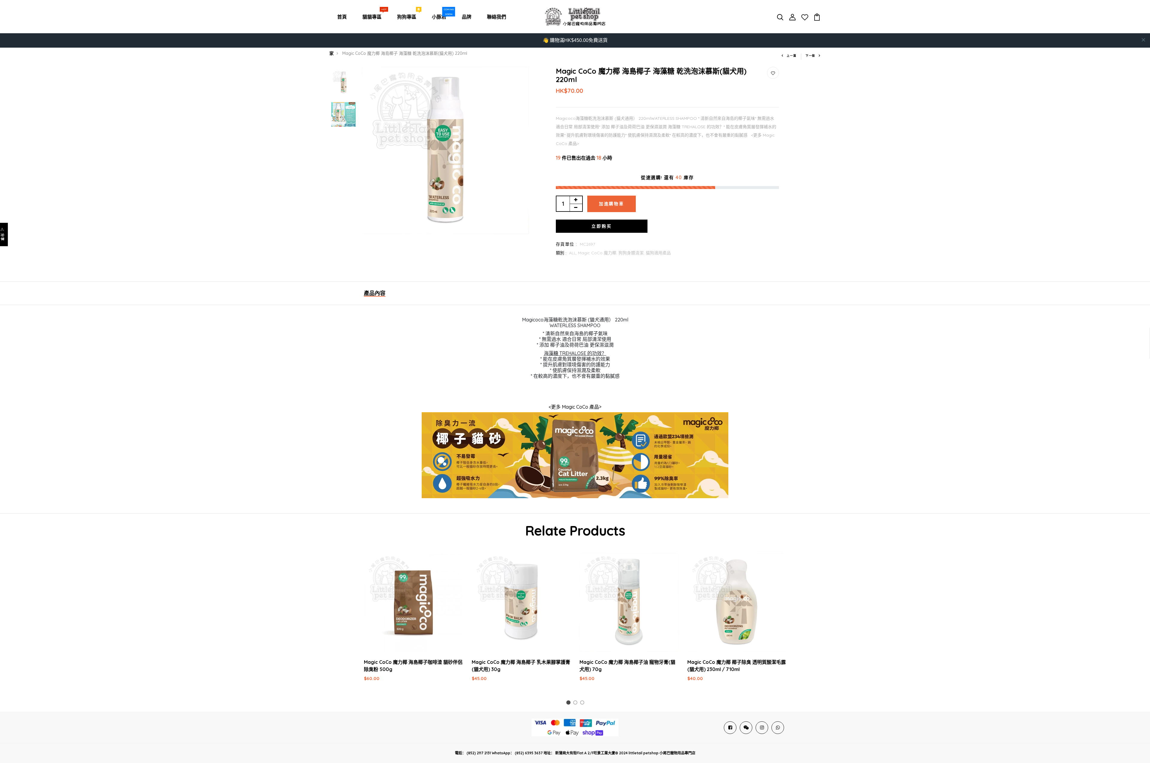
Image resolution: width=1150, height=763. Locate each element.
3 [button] (583, 703)
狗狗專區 (408, 15)
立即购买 (601, 226)
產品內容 (374, 293)
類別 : (561, 253)
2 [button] (576, 703)
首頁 (342, 17)
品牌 (466, 17)
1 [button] (569, 703)
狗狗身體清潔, (632, 253)
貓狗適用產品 (658, 253)
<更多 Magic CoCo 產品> (575, 407)
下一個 (810, 55)
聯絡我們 (496, 17)
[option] (343, 83)
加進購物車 (611, 203)
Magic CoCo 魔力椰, (598, 253)
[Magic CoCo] (575, 457)
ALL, (573, 253)
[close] (1143, 39)
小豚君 (440, 15)
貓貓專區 (373, 15)
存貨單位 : (566, 244)
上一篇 (791, 55)
